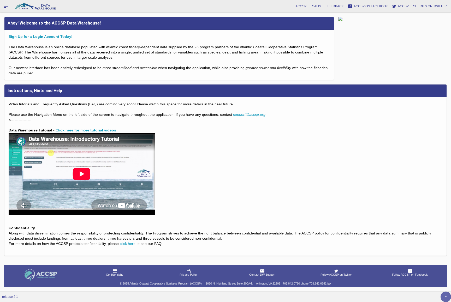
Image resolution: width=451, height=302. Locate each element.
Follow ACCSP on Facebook (410, 274)
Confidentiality (114, 274)
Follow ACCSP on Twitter (336, 274)
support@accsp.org (249, 114)
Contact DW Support (262, 274)
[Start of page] (446, 297)
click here (127, 243)
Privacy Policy (189, 274)
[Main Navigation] (6, 6)
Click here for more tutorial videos (86, 130)
